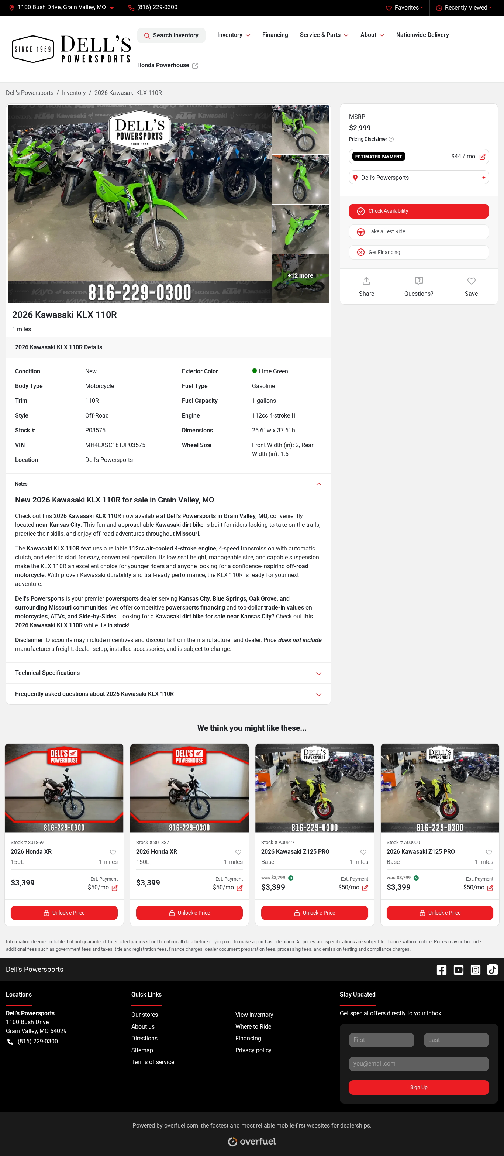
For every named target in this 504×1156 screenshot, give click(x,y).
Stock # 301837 (152, 842)
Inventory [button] (229, 34)
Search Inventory (176, 35)
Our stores (144, 1014)
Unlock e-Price (68, 913)
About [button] (368, 34)
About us (143, 1026)
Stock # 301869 (27, 842)
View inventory (254, 1014)
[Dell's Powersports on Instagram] (472, 969)
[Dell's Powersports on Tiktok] (489, 969)
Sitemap (142, 1050)
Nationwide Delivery (422, 34)
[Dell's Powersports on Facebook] (438, 969)
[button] (64, 7)
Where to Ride (253, 1026)
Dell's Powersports (29, 92)
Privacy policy (253, 1050)
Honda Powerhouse (163, 65)
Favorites (407, 7)
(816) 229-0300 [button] (157, 7)
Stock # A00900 (403, 842)
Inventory (74, 92)
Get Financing (384, 252)
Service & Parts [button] (320, 34)
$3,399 (23, 882)
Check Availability (388, 211)
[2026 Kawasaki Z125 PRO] (314, 788)
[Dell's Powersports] (71, 49)
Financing (275, 34)
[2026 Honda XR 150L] (64, 788)
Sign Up (419, 1087)
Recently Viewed (466, 7)
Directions (144, 1038)
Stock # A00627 (277, 842)
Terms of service (152, 1062)
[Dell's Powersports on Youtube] (455, 969)
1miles (108, 861)
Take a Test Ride (387, 231)
